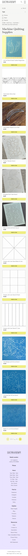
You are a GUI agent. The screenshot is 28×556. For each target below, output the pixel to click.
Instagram (14, 494)
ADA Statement (14, 542)
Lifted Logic (19, 553)
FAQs (14, 525)
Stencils (6, 20)
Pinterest (14, 499)
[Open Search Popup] (21, 2)
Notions (15, 22)
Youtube (14, 497)
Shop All (9, 22)
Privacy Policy (14, 537)
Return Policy (14, 532)
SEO (14, 553)
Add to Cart (14, 65)
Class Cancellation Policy (14, 534)
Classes (14, 518)
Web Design (9, 553)
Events (14, 539)
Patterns (14, 516)
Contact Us (14, 527)
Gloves (6, 15)
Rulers (5, 17)
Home (3, 22)
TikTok (14, 502)
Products (14, 513)
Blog (14, 511)
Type (3, 12)
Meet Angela (14, 508)
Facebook (14, 492)
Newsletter (14, 530)
